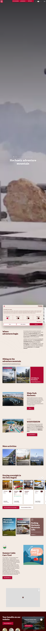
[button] (23, 597)
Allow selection (23, 324)
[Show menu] (44, 1)
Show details (39, 321)
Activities (16, 156)
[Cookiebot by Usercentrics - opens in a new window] (39, 306)
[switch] (18, 318)
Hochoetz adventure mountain (29, 156)
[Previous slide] (39, 478)
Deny (10, 324)
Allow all (36, 324)
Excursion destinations (21, 156)
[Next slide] (42, 478)
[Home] (13, 156)
